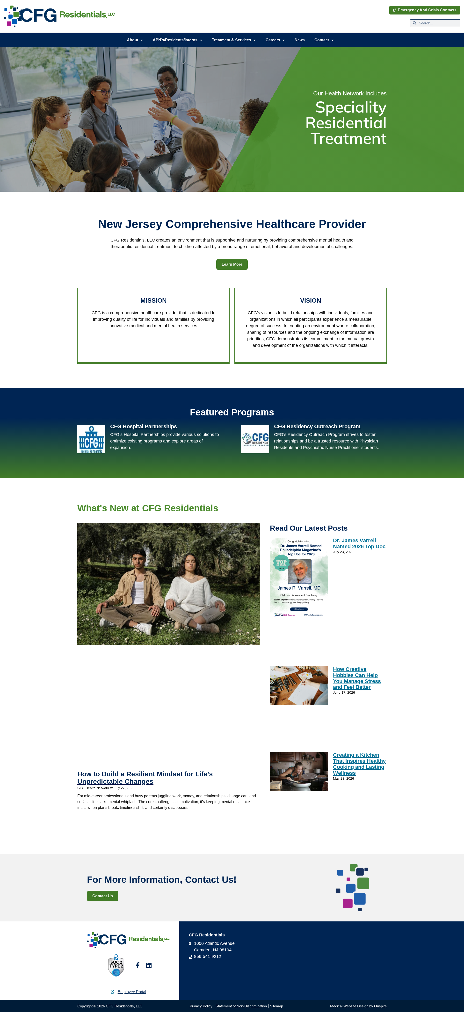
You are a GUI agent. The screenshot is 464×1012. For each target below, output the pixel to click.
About (132, 40)
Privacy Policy (201, 1006)
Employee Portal (132, 992)
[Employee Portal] (112, 992)
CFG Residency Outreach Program (317, 426)
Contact (321, 40)
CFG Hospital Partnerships (143, 426)
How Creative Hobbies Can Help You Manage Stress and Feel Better (357, 678)
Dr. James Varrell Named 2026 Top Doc (359, 543)
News (300, 40)
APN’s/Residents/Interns (175, 40)
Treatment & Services (231, 40)
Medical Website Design (349, 1006)
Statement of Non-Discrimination (241, 1006)
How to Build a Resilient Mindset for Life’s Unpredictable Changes (145, 777)
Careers (273, 40)
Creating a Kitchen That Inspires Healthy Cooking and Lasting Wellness (359, 764)
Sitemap (276, 1006)
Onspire (380, 1006)
